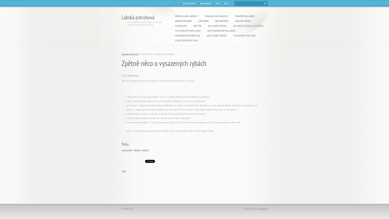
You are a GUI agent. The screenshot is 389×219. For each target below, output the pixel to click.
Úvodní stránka (189, 3)
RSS (217, 3)
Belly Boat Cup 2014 (217, 25)
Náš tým (197, 25)
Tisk (225, 3)
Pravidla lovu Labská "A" (186, 16)
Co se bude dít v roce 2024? (188, 30)
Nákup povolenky (183, 21)
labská (137, 150)
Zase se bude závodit (217, 35)
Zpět (124, 171)
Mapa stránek (205, 3)
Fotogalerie (181, 25)
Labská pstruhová (130, 54)
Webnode (263, 209)
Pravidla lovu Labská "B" (217, 16)
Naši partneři (222, 21)
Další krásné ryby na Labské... (222, 30)
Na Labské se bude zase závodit (249, 25)
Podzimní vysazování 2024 (187, 35)
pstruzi (145, 150)
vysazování (127, 150)
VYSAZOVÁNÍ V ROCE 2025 (244, 35)
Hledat (264, 3)
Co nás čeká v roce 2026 (186, 40)
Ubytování (204, 21)
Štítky (125, 144)
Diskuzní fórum (242, 21)
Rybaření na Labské (244, 16)
